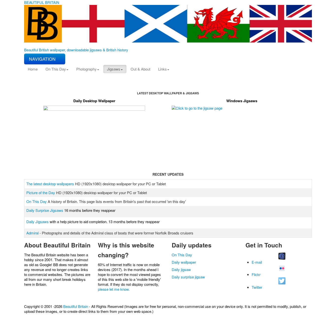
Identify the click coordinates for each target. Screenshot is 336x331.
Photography (86, 69)
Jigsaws (113, 69)
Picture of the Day (40, 192)
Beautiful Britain (75, 306)
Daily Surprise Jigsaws (44, 210)
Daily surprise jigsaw (188, 276)
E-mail (257, 262)
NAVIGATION (43, 59)
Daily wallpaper (184, 262)
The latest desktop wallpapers (50, 183)
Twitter (257, 287)
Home (33, 69)
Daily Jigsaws (37, 221)
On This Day (56, 69)
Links (162, 69)
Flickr (256, 274)
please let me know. (114, 289)
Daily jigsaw (181, 269)
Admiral (32, 232)
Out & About (140, 69)
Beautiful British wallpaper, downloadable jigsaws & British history (76, 49)
